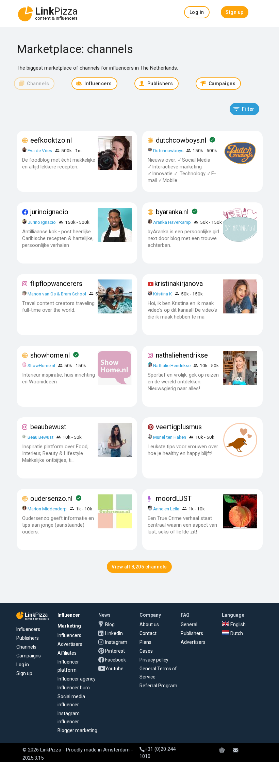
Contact (148, 633)
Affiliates (67, 653)
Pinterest (115, 651)
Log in (22, 664)
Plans (145, 642)
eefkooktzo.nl (51, 140)
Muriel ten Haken (169, 437)
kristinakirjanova (178, 283)
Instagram (116, 642)
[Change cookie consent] (222, 751)
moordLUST (174, 498)
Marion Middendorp (47, 508)
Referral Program (158, 685)
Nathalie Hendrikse (172, 365)
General (189, 624)
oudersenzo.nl (51, 498)
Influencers (28, 629)
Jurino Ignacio (42, 222)
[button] (197, 12)
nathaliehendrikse (182, 355)
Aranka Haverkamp (172, 222)
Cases (146, 651)
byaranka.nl (172, 212)
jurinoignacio (49, 212)
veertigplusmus (179, 427)
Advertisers (70, 644)
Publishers (27, 638)
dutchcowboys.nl (181, 140)
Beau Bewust (40, 437)
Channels (26, 647)
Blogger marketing (77, 730)
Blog (110, 624)
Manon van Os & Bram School (57, 293)
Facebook (115, 660)
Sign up (24, 673)
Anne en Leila (166, 508)
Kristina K (162, 293)
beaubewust (48, 427)
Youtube (114, 668)
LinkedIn (114, 633)
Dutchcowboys (168, 150)
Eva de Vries (40, 150)
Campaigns (28, 655)
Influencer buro (74, 687)
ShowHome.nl (41, 365)
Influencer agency (77, 679)
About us (149, 624)
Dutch (236, 633)
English (237, 624)
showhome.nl (50, 355)
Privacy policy (154, 660)
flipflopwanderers (56, 283)
